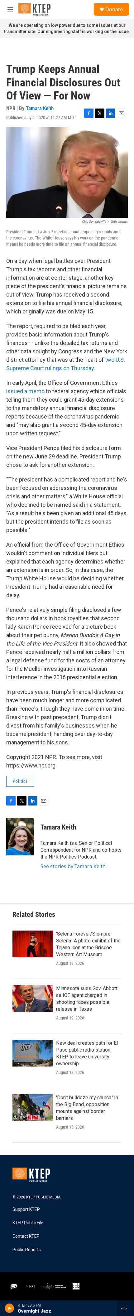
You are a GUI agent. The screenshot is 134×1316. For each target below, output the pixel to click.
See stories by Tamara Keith (73, 866)
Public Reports (26, 1249)
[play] (9, 1308)
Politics (20, 781)
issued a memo (25, 391)
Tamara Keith (40, 108)
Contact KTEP (26, 1236)
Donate (114, 9)
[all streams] (125, 1308)
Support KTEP (26, 1209)
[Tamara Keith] (20, 836)
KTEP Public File (27, 1223)
